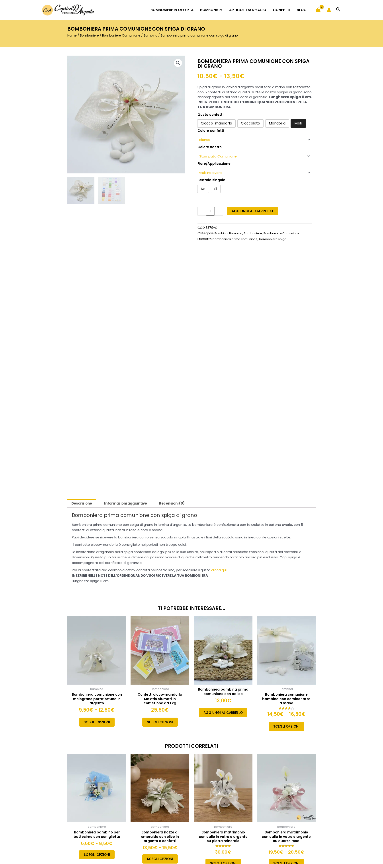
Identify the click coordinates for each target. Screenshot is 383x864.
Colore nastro (209, 147)
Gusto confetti (210, 114)
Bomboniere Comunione (121, 35)
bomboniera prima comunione (235, 239)
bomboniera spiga (272, 239)
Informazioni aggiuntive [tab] (125, 503)
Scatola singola (211, 180)
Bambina (221, 233)
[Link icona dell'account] (329, 10)
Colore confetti (210, 130)
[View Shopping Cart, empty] (318, 10)
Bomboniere (89, 35)
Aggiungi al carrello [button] (223, 712)
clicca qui (219, 570)
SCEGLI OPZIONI (97, 722)
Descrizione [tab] (81, 503)
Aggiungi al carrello (252, 211)
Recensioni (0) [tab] (172, 503)
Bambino (150, 35)
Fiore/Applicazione (214, 163)
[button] (338, 10)
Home (72, 35)
